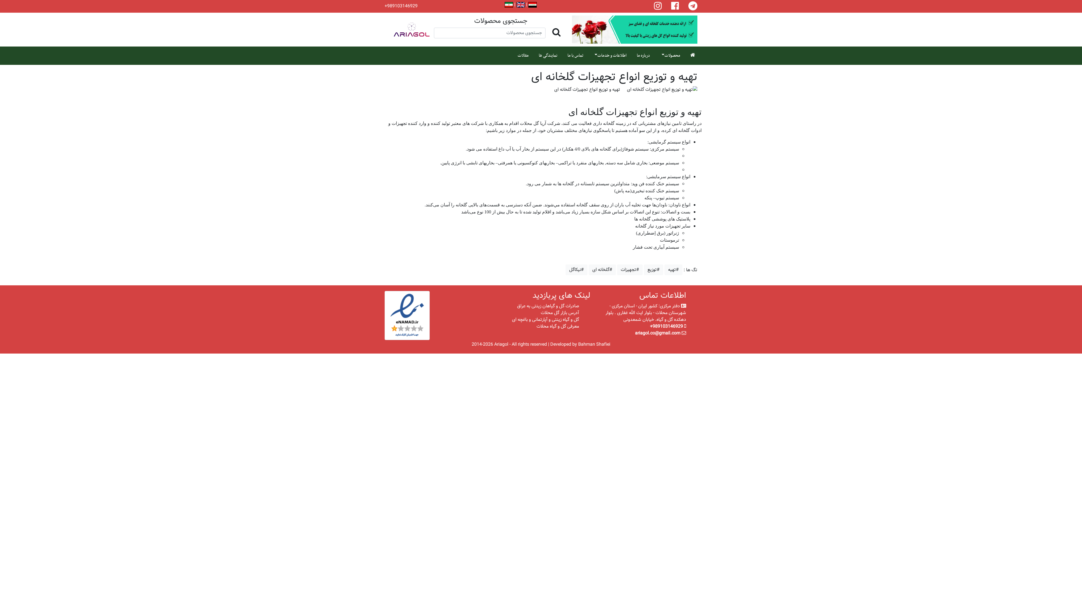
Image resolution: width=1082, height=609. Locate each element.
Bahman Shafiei (594, 344)
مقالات (523, 55)
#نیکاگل (576, 269)
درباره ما (643, 55)
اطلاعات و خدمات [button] (612, 55)
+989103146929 (401, 6)
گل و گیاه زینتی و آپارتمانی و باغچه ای (545, 319)
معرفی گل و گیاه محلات (557, 326)
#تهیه (673, 269)
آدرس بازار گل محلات (560, 312)
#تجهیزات (630, 269)
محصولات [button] (672, 55)
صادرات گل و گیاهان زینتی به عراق (548, 306)
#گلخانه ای (602, 269)
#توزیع (654, 269)
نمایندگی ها (548, 55)
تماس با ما (575, 55)
